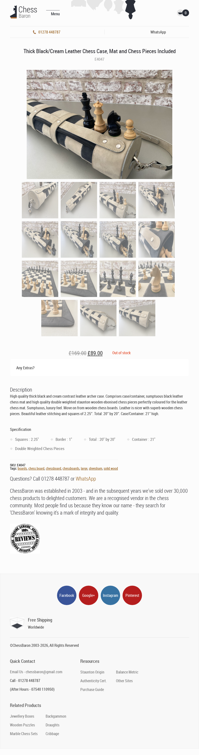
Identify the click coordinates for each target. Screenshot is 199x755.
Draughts (52, 725)
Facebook (66, 595)
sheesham (95, 468)
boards (22, 468)
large (84, 468)
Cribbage (52, 733)
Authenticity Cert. (93, 680)
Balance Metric (127, 672)
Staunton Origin (92, 672)
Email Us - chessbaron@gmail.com (36, 671)
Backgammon (56, 716)
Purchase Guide (92, 689)
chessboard (53, 468)
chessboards (71, 468)
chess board (36, 468)
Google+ (88, 595)
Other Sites (124, 680)
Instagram (110, 595)
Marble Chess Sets (24, 733)
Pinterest (132, 595)
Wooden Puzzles (22, 725)
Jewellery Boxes (22, 716)
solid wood (111, 468)
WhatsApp (86, 478)
